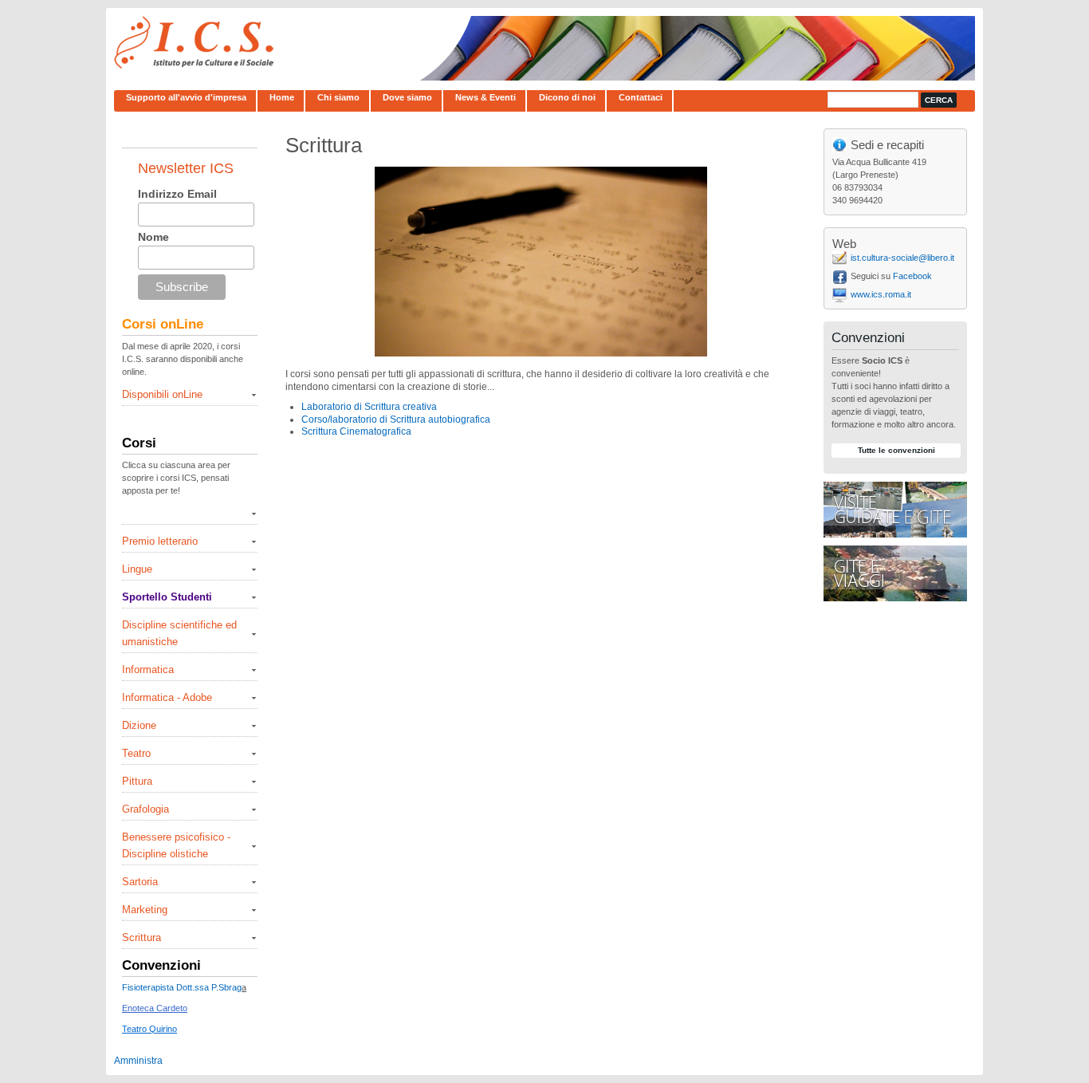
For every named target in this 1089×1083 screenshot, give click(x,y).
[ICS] (193, 67)
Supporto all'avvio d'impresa (186, 97)
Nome (153, 236)
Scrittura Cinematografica (356, 431)
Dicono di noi (567, 97)
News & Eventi (485, 97)
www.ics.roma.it (881, 294)
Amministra (138, 1060)
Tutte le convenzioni (896, 450)
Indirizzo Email (177, 193)
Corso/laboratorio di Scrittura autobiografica (395, 419)
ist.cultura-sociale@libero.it (902, 257)
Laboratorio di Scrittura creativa (369, 406)
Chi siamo (338, 97)
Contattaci (640, 97)
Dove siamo (407, 97)
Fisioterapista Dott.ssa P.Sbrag (182, 987)
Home (281, 97)
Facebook (912, 276)
